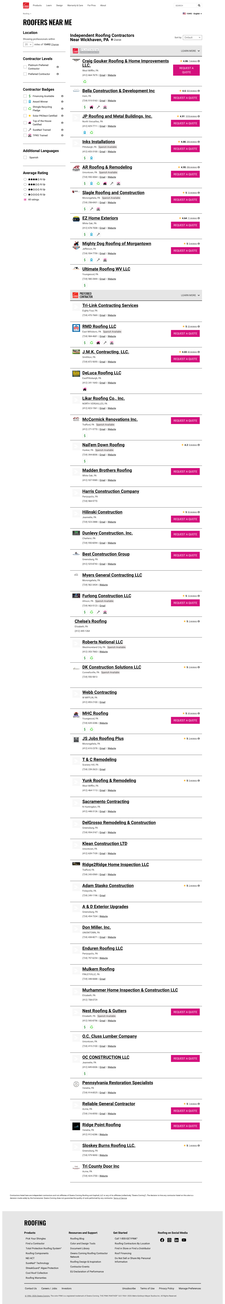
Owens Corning (26, 5)
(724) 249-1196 (89, 895)
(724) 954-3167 (89, 832)
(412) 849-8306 (89, 1067)
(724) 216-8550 (89, 1113)
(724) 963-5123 (89, 605)
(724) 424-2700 (89, 1175)
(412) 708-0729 (89, 999)
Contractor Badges (38, 89)
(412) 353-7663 (89, 651)
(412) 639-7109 (89, 853)
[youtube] (184, 1240)
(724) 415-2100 (89, 1046)
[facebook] (162, 1240)
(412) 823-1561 (89, 408)
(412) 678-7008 (89, 227)
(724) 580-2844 (89, 278)
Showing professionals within (39, 39)
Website (112, 75)
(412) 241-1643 (89, 382)
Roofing (26, 13)
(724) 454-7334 (89, 916)
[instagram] (169, 1240)
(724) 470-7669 (89, 315)
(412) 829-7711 (89, 126)
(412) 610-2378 (89, 748)
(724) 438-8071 (89, 937)
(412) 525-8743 (89, 563)
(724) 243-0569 (89, 874)
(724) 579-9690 (89, 1155)
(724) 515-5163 (89, 100)
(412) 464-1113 (89, 790)
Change (55, 44)
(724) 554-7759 (89, 253)
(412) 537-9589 (89, 480)
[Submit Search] (199, 5)
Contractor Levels (37, 58)
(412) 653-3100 (89, 151)
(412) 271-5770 (89, 429)
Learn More (188, 50)
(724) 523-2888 (89, 521)
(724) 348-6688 (89, 978)
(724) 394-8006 (89, 454)
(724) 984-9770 (89, 501)
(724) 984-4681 (89, 336)
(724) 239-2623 (89, 769)
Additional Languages (41, 150)
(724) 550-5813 (89, 676)
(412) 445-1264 (82, 630)
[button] (58, 67)
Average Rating (35, 172)
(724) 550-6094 (89, 542)
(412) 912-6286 (89, 1134)
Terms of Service (120, 1198)
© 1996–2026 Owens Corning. (37, 1296)
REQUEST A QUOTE (186, 70)
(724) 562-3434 (89, 584)
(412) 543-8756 (89, 1020)
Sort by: (178, 37)
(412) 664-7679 (89, 75)
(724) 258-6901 (89, 202)
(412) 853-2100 (89, 702)
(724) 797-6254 (89, 958)
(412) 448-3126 (89, 811)
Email (102, 75)
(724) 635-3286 (89, 722)
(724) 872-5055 (89, 361)
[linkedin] (176, 1240)
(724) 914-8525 (89, 1092)
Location (30, 32)
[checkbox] (25, 199)
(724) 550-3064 (89, 177)
